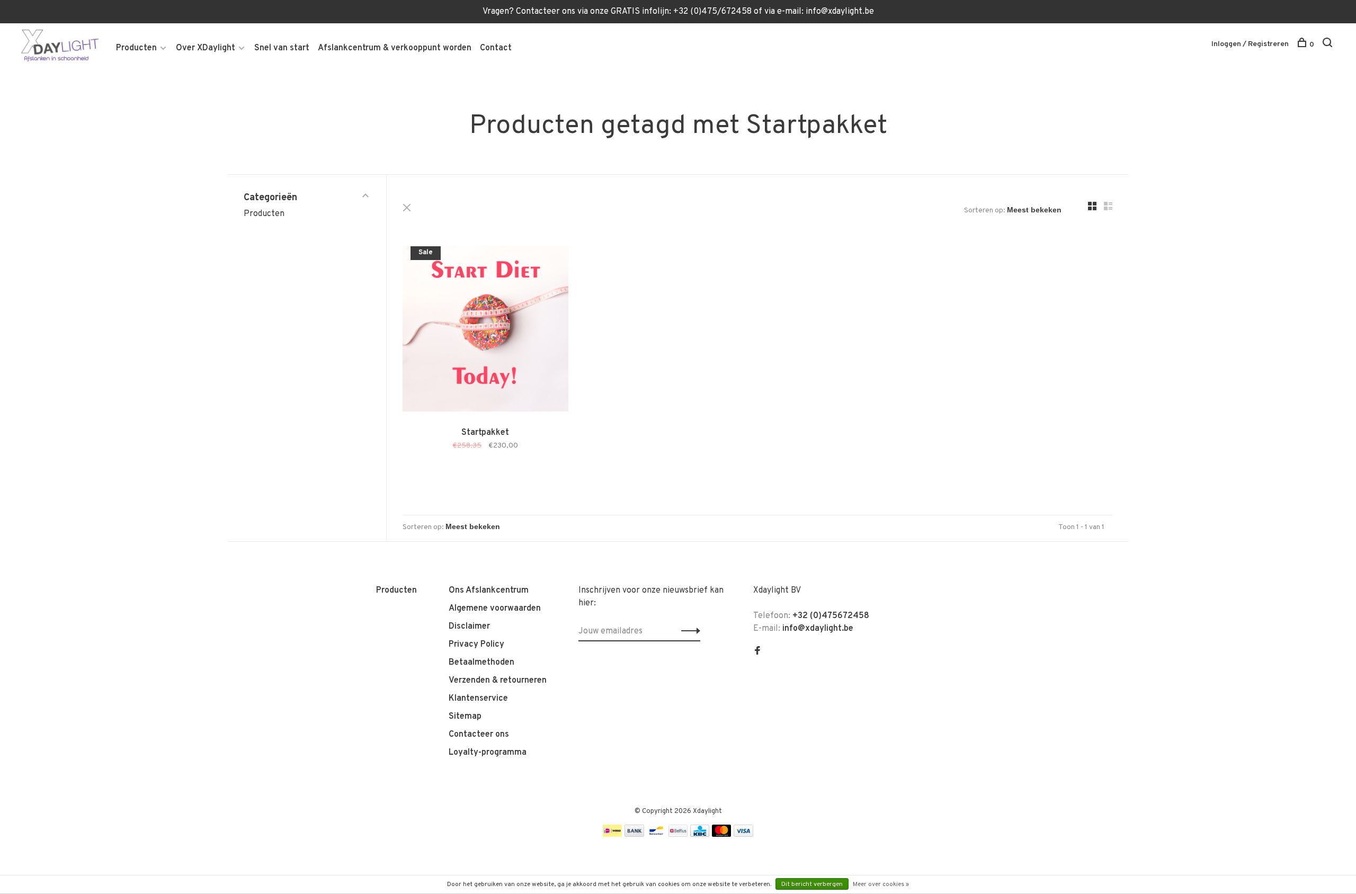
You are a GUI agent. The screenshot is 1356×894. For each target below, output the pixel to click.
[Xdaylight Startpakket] (485, 331)
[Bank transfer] (634, 834)
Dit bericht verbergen (812, 884)
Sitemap (465, 716)
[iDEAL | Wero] (612, 834)
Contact (496, 48)
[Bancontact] (656, 834)
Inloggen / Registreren (1250, 44)
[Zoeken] (1329, 44)
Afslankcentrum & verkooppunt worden (394, 48)
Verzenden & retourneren (498, 680)
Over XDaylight (205, 48)
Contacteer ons (479, 734)
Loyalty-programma (488, 752)
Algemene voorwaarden (495, 608)
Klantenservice (478, 698)
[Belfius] (678, 834)
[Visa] (743, 834)
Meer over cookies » (881, 884)
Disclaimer (469, 626)
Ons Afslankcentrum (489, 590)
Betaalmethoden (481, 662)
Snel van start (281, 48)
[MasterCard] (721, 834)
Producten (136, 48)
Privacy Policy (476, 644)
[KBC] (699, 834)
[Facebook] (757, 652)
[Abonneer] (687, 631)
